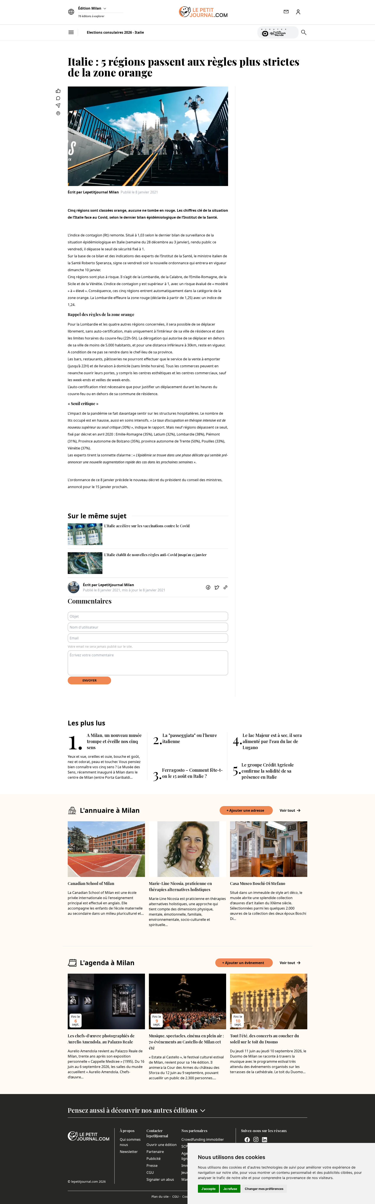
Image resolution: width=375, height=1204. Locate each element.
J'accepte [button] (208, 1189)
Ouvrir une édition (161, 1144)
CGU (150, 1172)
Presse (152, 1165)
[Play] (292, 32)
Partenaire (155, 1151)
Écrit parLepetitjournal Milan (93, 192)
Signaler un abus (160, 1179)
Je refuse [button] (230, 1189)
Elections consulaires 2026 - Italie (115, 32)
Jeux (184, 1172)
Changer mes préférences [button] (264, 1189)
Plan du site (161, 1196)
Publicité (153, 1158)
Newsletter (129, 1151)
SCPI (185, 1146)
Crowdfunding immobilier (202, 1139)
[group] (293, 31)
